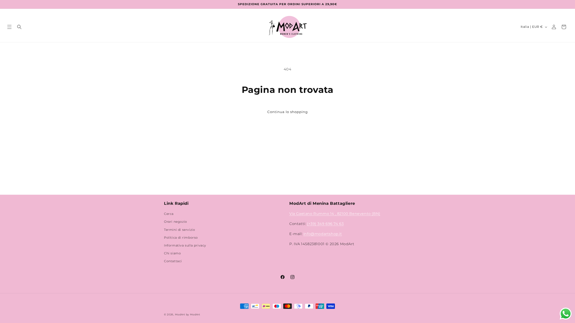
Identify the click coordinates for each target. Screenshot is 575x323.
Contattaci (173, 261)
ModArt (180, 314)
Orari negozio (175, 222)
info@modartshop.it (322, 234)
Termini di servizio (179, 230)
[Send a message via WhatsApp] (566, 314)
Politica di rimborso (181, 238)
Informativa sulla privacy (185, 245)
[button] (9, 27)
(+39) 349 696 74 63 (325, 224)
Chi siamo (172, 253)
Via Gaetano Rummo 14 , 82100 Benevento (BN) (334, 214)
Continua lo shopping (287, 112)
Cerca (169, 214)
